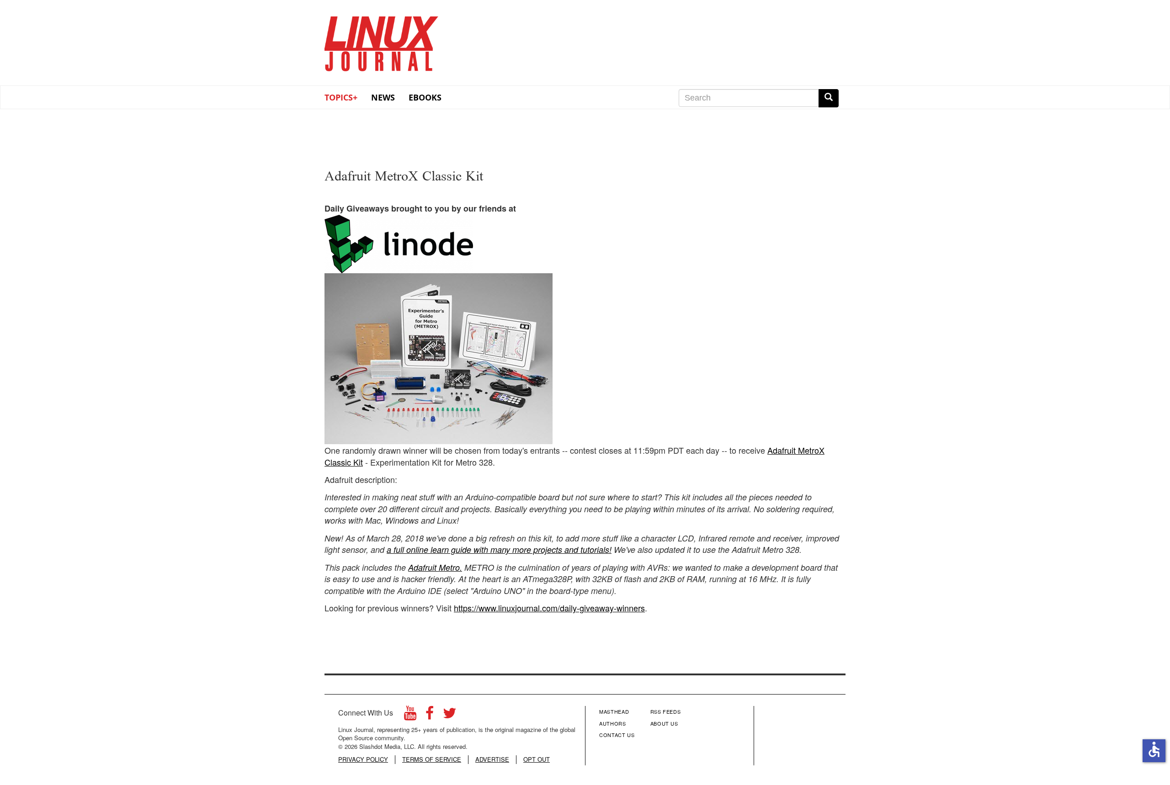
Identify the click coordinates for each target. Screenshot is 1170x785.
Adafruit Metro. (435, 567)
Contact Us (617, 734)
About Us (664, 723)
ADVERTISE (492, 759)
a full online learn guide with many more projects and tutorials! (499, 549)
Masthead (614, 711)
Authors (612, 723)
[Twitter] (450, 715)
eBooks (425, 97)
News (383, 97)
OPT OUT (536, 759)
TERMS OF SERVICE (431, 759)
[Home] (381, 41)
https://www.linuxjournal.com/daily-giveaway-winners (549, 608)
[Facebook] (429, 715)
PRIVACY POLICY (363, 759)
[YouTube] (410, 715)
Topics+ (340, 97)
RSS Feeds (665, 711)
